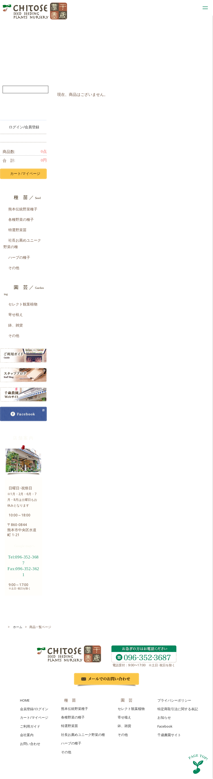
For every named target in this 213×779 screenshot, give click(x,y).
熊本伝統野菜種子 (22, 209)
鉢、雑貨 (15, 325)
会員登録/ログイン (34, 709)
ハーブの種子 (19, 257)
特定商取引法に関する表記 (177, 709)
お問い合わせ (30, 743)
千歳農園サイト (169, 735)
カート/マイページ (25, 174)
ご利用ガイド (30, 726)
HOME (25, 700)
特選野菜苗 (17, 229)
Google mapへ (24, 546)
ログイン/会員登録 (24, 126)
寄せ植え (15, 314)
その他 (13, 267)
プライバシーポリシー (174, 700)
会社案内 (27, 735)
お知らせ (164, 717)
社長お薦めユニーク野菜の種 (22, 243)
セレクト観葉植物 (22, 304)
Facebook (164, 726)
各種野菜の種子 (21, 219)
